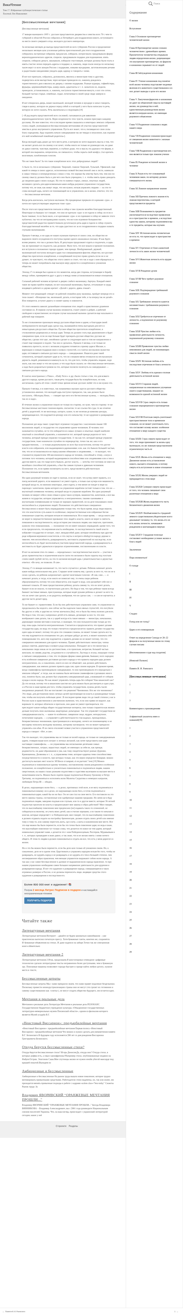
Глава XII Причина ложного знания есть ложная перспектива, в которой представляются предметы (149, 200)
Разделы (73, 1126)
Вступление (135, 28)
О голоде (133, 565)
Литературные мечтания (41, 930)
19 (130, 871)
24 (130, 911)
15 (130, 839)
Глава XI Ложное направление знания (148, 188)
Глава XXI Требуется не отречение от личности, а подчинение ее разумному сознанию (148, 320)
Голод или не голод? (139, 621)
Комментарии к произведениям (144, 708)
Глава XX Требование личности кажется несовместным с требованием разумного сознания (149, 305)
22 (130, 895)
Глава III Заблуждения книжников (146, 72)
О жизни (133, 20)
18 (130, 863)
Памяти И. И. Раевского (141, 668)
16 (130, 847)
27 (130, 935)
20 (130, 879)
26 (130, 927)
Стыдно (133, 613)
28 (130, 943)
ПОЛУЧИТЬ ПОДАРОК (39, 900)
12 (130, 815)
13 (130, 823)
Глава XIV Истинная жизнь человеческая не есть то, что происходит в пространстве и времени (150, 236)
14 (130, 831)
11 (130, 807)
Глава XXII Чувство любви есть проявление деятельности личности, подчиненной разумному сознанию (147, 335)
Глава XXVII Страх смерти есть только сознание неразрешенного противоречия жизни (149, 405)
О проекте (61, 1126)
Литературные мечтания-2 (42, 954)
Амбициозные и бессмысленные (47, 1071)
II (130, 581)
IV (130, 597)
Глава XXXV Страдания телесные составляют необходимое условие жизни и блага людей (150, 538)
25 (130, 919)
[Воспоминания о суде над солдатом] (147, 652)
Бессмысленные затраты (41, 978)
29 (130, 951)
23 (130, 903)
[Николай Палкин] (138, 660)
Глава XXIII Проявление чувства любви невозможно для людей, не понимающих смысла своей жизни (149, 349)
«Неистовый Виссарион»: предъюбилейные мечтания (64, 1023)
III (130, 589)
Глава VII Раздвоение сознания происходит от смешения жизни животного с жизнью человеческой (150, 139)
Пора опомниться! (138, 557)
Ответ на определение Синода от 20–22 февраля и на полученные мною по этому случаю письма (149, 641)
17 (130, 855)
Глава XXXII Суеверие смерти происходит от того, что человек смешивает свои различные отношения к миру (150, 490)
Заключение (135, 549)
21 (130, 887)
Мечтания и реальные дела (43, 999)
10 (130, 799)
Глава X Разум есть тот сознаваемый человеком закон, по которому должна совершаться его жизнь (148, 177)
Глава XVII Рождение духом (143, 270)
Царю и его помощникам (141, 629)
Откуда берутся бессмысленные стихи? (53, 1047)
